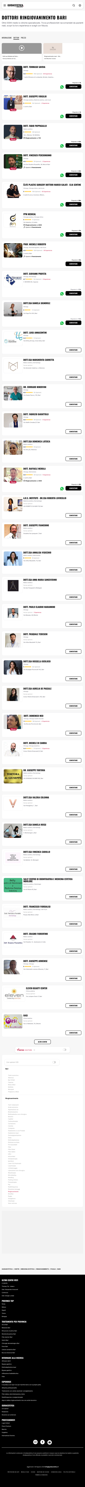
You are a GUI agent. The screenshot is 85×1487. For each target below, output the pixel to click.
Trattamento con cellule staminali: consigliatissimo (17, 1391)
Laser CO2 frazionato (14, 1163)
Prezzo (23, 37)
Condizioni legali (56, 1472)
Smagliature (11, 1198)
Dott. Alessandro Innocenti (10, 1289)
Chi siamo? (5, 1408)
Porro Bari (5, 1346)
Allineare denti (6, 1361)
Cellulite (10, 1126)
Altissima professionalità (9, 1388)
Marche (4, 1429)
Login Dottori (6, 1423)
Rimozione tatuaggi (14, 1189)
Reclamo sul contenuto (9, 1415)
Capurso (10, 1082)
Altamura (11, 1078)
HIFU (9, 1154)
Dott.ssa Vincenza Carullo (36, 851)
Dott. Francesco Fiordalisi (36, 906)
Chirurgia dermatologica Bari (10, 1343)
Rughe (10, 1196)
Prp (9, 1184)
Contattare (73, 86)
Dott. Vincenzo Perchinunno (37, 155)
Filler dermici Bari (7, 1337)
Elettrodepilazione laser (9, 1367)
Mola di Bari (11, 1085)
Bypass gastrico (7, 1364)
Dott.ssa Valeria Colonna (36, 797)
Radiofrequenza (13, 1187)
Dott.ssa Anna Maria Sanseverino (40, 579)
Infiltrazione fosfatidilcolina (10, 1373)
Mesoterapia (12, 1173)
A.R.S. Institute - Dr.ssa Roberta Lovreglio (44, 498)
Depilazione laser (13, 1133)
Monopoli (11, 1089)
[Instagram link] (35, 1442)
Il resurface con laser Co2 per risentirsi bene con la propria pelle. (21, 1385)
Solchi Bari (5, 1340)
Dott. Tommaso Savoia (34, 67)
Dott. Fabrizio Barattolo (36, 414)
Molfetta (10, 1087)
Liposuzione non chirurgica (16, 1170)
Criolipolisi (11, 1128)
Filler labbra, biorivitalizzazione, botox (13, 1394)
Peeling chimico (13, 1180)
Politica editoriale (69, 1472)
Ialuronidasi (11, 1156)
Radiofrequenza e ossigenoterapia (12, 1397)
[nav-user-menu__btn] (80, 5)
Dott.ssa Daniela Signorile (36, 303)
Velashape (11, 1201)
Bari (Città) (11, 1080)
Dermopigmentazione (14, 1135)
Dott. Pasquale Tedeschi (35, 634)
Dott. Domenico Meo (33, 715)
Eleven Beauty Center (36, 988)
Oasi (25, 1015)
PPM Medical (29, 214)
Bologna (4, 1316)
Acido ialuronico (13, 1107)
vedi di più (48, 100)
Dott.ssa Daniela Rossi (34, 824)
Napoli (4, 1310)
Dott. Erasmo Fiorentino (35, 933)
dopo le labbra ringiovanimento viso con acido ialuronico (19, 1400)
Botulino (10, 1116)
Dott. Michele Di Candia (35, 743)
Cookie (33, 1472)
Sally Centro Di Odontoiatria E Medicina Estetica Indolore (47, 880)
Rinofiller (11, 1194)
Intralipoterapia (12, 1159)
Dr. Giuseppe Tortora (34, 770)
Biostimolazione (13, 1112)
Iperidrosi (11, 1161)
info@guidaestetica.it (51, 1467)
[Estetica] (16, 5)
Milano (4, 1307)
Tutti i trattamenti (13, 1105)
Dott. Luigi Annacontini (35, 332)
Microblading (12, 1175)
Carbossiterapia (13, 1121)
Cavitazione (11, 1123)
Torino (4, 1313)
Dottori (16, 37)
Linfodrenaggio (12, 1168)
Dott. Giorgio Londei (8, 1296)
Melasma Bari (6, 1328)
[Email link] (49, 1442)
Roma (3, 1304)
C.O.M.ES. (5, 1283)
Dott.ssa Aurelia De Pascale (37, 688)
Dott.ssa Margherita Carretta (38, 359)
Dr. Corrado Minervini (34, 387)
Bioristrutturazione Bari (9, 1334)
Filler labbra (11, 1152)
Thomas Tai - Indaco (8, 1286)
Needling (11, 1177)
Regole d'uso (25, 1472)
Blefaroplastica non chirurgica (17, 1114)
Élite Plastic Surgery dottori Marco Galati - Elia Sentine (52, 184)
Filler (9, 1147)
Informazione (7, 37)
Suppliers (5, 1432)
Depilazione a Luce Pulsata (16, 1130)
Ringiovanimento (13, 1191)
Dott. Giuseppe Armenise (35, 961)
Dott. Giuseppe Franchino (36, 525)
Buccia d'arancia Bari (8, 1353)
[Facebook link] (42, 1442)
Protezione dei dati (13, 1472)
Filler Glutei (11, 1149)
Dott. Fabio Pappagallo (35, 125)
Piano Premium (6, 1426)
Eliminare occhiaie (13, 1142)
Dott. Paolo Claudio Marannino (39, 607)
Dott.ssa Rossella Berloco (37, 661)
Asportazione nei (13, 1109)
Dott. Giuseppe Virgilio (35, 96)
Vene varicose (12, 1203)
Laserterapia (12, 1166)
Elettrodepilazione (13, 1140)
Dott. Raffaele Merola (34, 468)
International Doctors (8, 1435)
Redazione (5, 1412)
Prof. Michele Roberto (34, 244)
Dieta (9, 1138)
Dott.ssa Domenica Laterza (36, 441)
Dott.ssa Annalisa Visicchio (37, 552)
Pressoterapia (12, 1182)
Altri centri (42, 1042)
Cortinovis (5, 1292)
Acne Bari (5, 1324)
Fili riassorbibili (12, 1145)
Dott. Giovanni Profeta (34, 273)
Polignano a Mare (13, 1092)
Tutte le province (13, 1075)
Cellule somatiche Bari (9, 1349)
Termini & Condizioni (41, 1475)
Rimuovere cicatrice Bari (9, 1331)
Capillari (10, 1119)
